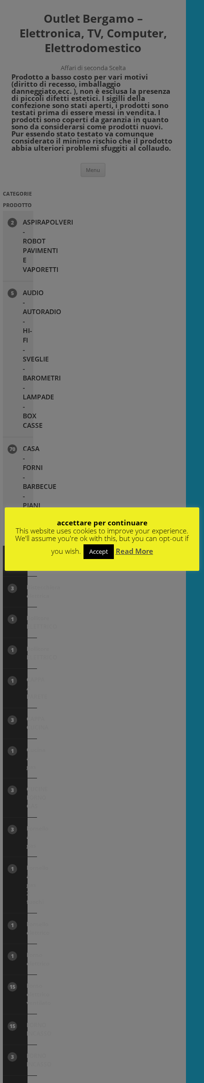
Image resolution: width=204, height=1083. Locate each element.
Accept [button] (98, 551)
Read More (134, 551)
